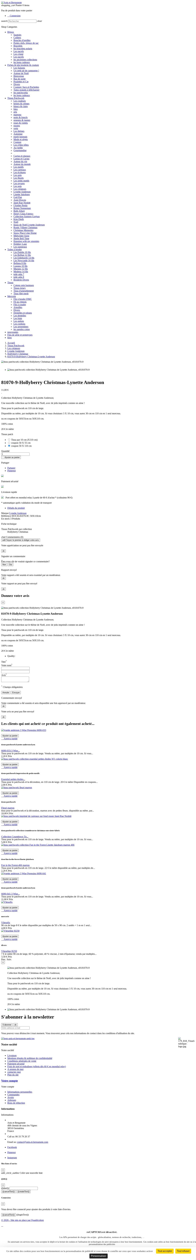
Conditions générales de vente (21, 1061)
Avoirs (10, 1097)
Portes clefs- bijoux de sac (26, 43)
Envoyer (16, 692)
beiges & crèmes (21, 103)
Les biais (17, 318)
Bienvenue (18, 76)
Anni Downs (19, 200)
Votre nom (6, 665)
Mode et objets (20, 139)
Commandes (13, 1094)
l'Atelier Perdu (20, 205)
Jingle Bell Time (21, 238)
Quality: (11, 656)
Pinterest (11, 470)
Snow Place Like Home (25, 233)
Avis (4, 675)
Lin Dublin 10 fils (22, 252)
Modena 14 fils (20, 271)
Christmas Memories (23, 230)
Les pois (17, 186)
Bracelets (17, 46)
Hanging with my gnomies (26, 241)
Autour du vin (20, 161)
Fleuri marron (7, 808)
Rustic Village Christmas (25, 227)
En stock (5, 518)
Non (4, 564)
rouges (16, 125)
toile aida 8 (18, 277)
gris (15, 112)
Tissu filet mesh (20, 293)
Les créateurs (19, 189)
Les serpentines (20, 326)
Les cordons (19, 324)
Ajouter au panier (11, 457)
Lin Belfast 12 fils (22, 255)
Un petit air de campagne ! (26, 70)
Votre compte (9, 1080)
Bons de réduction (16, 1103)
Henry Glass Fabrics (23, 213)
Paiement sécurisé (15, 1063)
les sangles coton (21, 329)
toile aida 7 (18, 274)
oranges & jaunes (21, 120)
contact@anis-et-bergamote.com (32, 1142)
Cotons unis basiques (23, 285)
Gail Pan (17, 197)
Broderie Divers (21, 279)
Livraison (12, 1055)
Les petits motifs (21, 180)
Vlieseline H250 (9, 951)
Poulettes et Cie (20, 81)
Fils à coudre (19, 304)
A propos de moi (15, 1069)
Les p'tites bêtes (21, 145)
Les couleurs (19, 101)
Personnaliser (98, 1256)
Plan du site (13, 1074)
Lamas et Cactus (21, 158)
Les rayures (19, 183)
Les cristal (18, 54)
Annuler (5, 692)
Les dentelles (19, 315)
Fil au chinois (19, 302)
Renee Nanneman (22, 208)
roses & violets (20, 123)
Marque (5, 513)
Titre (4, 662)
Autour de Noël (21, 73)
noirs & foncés (20, 117)
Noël (15, 222)
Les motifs (18, 167)
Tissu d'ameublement (23, 290)
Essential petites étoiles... (13, 779)
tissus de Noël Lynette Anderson (29, 224)
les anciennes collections (25, 59)
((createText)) (23, 1191)
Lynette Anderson (22, 191)
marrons (17, 114)
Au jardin (18, 147)
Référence (6, 516)
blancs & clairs (20, 106)
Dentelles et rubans (22, 313)
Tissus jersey (19, 288)
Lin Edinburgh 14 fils (23, 257)
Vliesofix (5, 922)
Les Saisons (19, 68)
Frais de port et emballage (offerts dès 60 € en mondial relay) (36, 1066)
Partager (11, 468)
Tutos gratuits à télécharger (26, 90)
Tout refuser (183, 1251)
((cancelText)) (8, 1191)
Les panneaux (20, 246)
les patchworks (20, 92)
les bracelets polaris (22, 48)
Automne (18, 134)
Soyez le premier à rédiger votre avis (20, 540)
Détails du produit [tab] (16, 508)
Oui (10, 564)
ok (3, 551)
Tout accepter (165, 1251)
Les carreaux (19, 169)
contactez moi (14, 1072)
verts (15, 128)
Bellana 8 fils (19, 263)
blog (9, 337)
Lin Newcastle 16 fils (23, 260)
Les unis (17, 175)
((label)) (5, 1188)
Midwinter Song (21, 235)
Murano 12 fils (20, 268)
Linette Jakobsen (21, 194)
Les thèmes (18, 131)
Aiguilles (17, 307)
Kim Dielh (18, 219)
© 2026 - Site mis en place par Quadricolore (22, 1220)
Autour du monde (22, 164)
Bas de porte (19, 79)
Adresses (11, 1100)
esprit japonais (20, 136)
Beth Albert (19, 211)
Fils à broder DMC (22, 299)
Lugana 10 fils (20, 266)
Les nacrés (18, 51)
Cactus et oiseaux (21, 156)
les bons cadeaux (21, 62)
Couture (17, 142)
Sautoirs (17, 34)
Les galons (18, 321)
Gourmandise (19, 150)
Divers (16, 84)
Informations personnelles (19, 1092)
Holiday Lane (20, 244)
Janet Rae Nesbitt (21, 202)
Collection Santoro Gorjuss (26, 216)
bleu (15, 109)
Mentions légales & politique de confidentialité (29, 1058)
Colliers (17, 37)
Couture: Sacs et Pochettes (26, 87)
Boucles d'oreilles (21, 40)
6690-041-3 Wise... (10, 894)
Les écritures (19, 172)
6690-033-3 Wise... (10, 750)
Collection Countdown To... (14, 836)
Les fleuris (18, 178)
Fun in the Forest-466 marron (15, 865)
